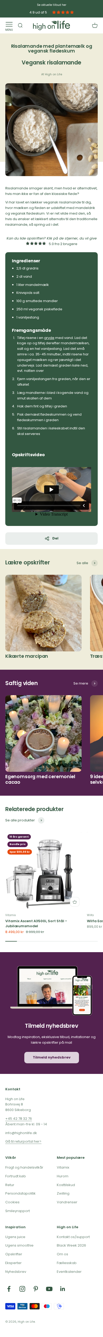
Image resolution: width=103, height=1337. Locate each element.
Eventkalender (69, 1271)
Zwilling (63, 1193)
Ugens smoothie (19, 1245)
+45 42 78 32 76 (18, 1118)
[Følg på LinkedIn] (62, 1288)
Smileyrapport (17, 1210)
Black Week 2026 (71, 1245)
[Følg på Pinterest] (35, 1288)
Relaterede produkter (34, 809)
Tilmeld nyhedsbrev (52, 1057)
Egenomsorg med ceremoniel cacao (40, 779)
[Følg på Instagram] (22, 1288)
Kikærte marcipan (26, 656)
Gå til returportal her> (23, 1141)
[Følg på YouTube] (49, 1288)
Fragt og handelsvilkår (24, 1167)
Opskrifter (13, 1254)
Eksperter (13, 1262)
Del (55, 538)
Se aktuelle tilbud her (51, 5)
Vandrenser (67, 1202)
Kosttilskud (66, 1184)
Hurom (62, 1176)
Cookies (12, 1202)
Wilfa (90, 915)
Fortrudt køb (15, 1176)
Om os (62, 1254)
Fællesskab (67, 1262)
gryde (49, 337)
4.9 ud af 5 (38, 12)
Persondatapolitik (20, 1193)
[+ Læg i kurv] (74, 902)
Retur (9, 1184)
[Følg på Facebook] (8, 1288)
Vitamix (10, 915)
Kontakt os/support (73, 1236)
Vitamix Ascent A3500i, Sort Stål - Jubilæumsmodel (36, 923)
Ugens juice (15, 1236)
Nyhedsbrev (15, 1271)
